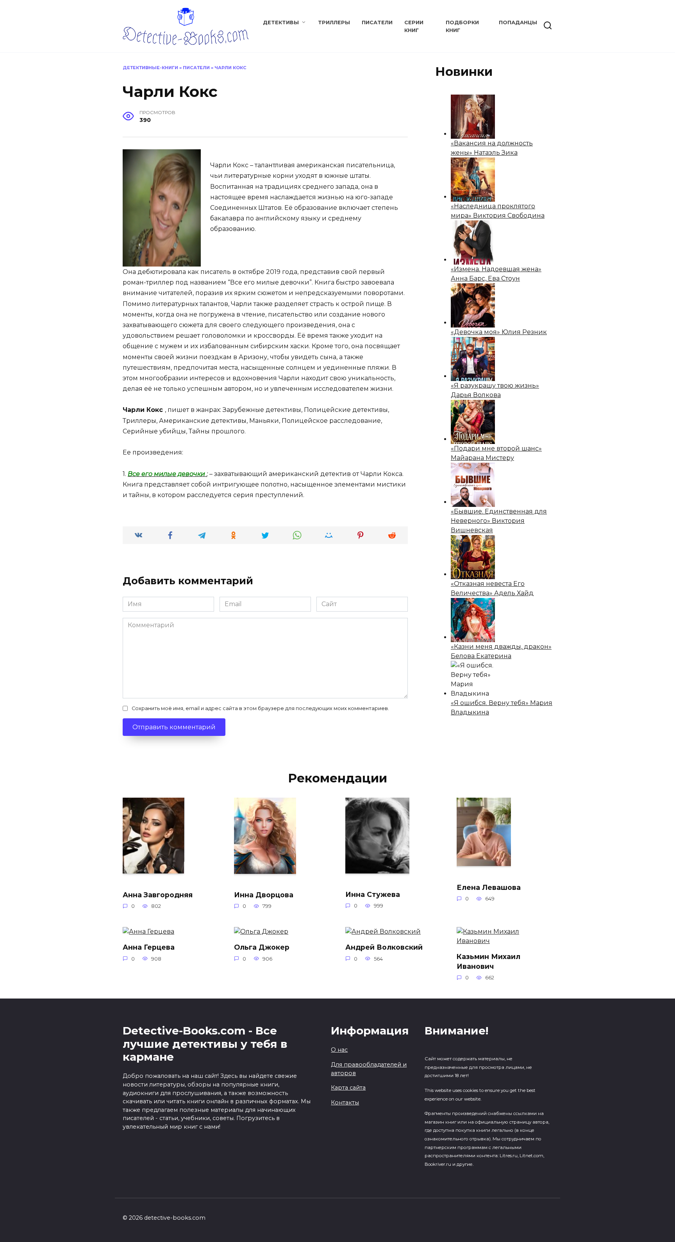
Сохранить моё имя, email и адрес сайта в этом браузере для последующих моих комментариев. (260, 708)
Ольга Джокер (261, 947)
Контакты (345, 1102)
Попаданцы (518, 22)
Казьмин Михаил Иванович (488, 961)
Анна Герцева (149, 947)
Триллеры (334, 22)
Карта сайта (348, 1087)
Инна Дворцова (263, 894)
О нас (339, 1049)
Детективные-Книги (150, 67)
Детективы (281, 22)
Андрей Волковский (384, 947)
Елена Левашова (489, 887)
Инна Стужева (372, 894)
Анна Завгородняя (158, 894)
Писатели (377, 22)
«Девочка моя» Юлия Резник (499, 332)
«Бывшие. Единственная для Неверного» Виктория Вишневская (499, 521)
